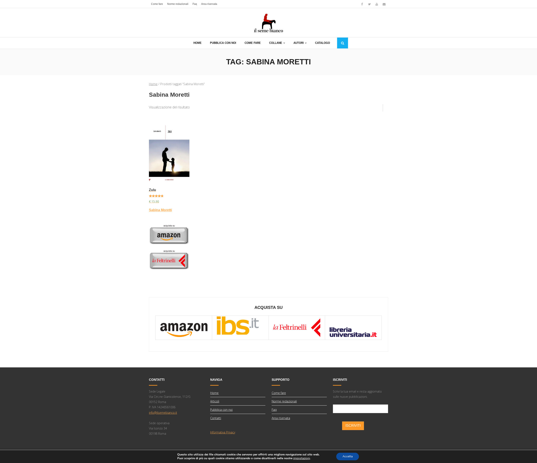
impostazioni (301, 458)
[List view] (385, 106)
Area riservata (209, 4)
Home (153, 84)
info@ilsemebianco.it (163, 413)
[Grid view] (380, 106)
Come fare (157, 4)
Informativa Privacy (222, 432)
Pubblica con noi (221, 410)
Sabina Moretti (160, 210)
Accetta (348, 456)
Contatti (215, 418)
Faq (195, 4)
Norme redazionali (177, 4)
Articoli (214, 401)
